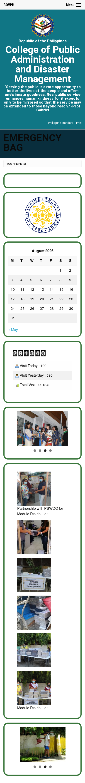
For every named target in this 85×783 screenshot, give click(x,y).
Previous (13, 427)
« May (13, 329)
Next (71, 427)
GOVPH (8, 5)
